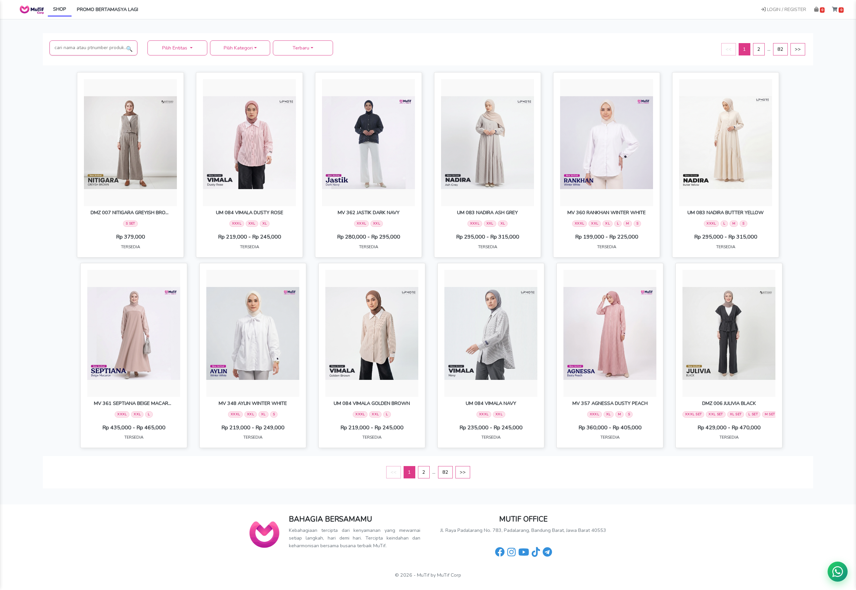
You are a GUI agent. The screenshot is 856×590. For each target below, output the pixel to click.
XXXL (236, 223)
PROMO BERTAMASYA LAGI (107, 9)
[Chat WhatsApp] (838, 572)
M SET (770, 414)
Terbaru (301, 47)
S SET (130, 223)
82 (780, 49)
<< (729, 49)
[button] (820, 9)
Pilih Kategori (238, 47)
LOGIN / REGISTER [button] (786, 9)
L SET (753, 414)
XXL (251, 223)
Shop (59, 9)
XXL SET (716, 414)
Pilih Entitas (175, 47)
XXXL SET (693, 414)
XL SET (736, 414)
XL (264, 223)
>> (798, 49)
